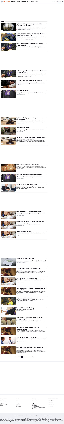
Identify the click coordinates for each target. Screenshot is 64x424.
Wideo (37, 1)
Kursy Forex (18, 403)
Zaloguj (59, 1)
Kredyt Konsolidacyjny (51, 404)
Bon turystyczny (18, 406)
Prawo (18, 1)
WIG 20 (17, 399)
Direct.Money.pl (50, 406)
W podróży (23, 1)
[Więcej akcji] (46, 23)
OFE (16, 405)
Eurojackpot (2, 399)
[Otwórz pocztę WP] (52, 1)
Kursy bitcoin (18, 404)
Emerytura (13, 1)
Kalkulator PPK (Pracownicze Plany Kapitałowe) (38, 407)
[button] (55, 1)
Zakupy (32, 1)
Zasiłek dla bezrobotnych (3, 404)
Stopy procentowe (34, 403)
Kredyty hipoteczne (50, 402)
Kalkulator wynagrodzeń (35, 406)
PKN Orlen (1, 405)
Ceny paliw (1, 403)
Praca (28, 1)
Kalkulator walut (34, 405)
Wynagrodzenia (34, 408)
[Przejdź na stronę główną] (2, 2)
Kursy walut (33, 404)
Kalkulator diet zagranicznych (36, 399)
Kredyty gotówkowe (51, 400)
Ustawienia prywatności (47, 415)
